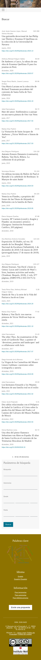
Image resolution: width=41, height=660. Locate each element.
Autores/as (7, 483)
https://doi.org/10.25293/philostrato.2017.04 (17, 121)
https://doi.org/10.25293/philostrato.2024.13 (17, 51)
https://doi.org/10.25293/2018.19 (13, 447)
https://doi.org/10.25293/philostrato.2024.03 (17, 186)
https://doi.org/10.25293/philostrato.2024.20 (17, 304)
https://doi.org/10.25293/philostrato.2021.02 (17, 394)
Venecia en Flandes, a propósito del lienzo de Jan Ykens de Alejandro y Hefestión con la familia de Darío (18, 199)
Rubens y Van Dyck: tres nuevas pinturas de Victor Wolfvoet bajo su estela (18, 317)
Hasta (6, 510)
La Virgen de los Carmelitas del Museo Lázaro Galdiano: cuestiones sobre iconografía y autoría (20, 365)
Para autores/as (20, 595)
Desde (6, 496)
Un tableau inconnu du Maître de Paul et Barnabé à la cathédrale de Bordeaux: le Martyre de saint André (20, 177)
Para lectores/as (20, 592)
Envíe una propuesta (20, 607)
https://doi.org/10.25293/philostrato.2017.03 (17, 143)
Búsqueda (7, 469)
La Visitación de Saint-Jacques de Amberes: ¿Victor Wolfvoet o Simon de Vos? (20, 134)
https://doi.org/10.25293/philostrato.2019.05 (17, 208)
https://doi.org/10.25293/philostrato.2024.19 (17, 101)
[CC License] (20, 642)
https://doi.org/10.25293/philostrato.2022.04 (17, 422)
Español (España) (20, 579)
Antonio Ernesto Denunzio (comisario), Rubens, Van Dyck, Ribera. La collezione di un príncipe (20, 157)
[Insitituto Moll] (20, 650)
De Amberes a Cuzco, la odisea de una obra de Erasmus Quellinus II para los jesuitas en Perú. (19, 64)
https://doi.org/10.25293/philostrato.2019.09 (17, 374)
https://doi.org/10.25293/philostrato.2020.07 (17, 73)
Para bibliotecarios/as (20, 598)
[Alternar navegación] (3, 10)
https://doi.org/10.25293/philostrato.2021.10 (17, 326)
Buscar (8, 524)
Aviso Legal (21, 633)
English (20, 576)
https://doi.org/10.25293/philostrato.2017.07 (17, 351)
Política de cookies (25, 634)
